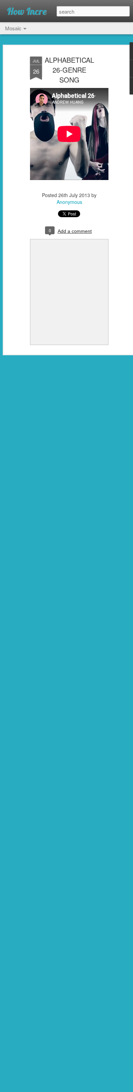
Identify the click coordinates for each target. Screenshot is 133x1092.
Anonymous (69, 201)
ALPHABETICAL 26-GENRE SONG (69, 70)
